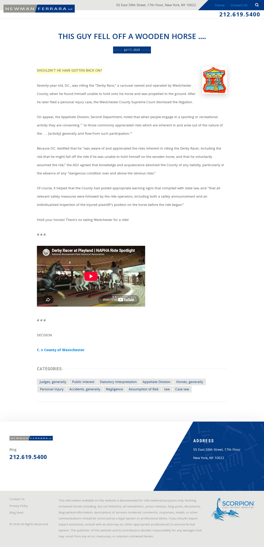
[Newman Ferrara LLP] (39, 9)
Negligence (114, 389)
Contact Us (239, 5)
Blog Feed (16, 513)
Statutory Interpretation (118, 382)
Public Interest (83, 382)
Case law (182, 389)
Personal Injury (52, 389)
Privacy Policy (18, 506)
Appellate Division (156, 382)
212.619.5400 (240, 15)
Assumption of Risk (143, 389)
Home (220, 5)
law (167, 389)
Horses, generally (189, 382)
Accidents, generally (84, 389)
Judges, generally (53, 382)
